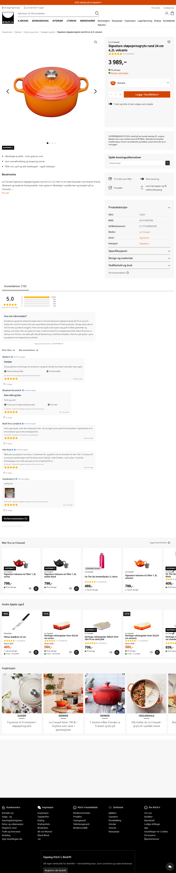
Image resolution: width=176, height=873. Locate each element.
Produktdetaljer (117, 207)
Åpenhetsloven (151, 839)
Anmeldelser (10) (15, 286)
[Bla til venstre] (7, 91)
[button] (169, 42)
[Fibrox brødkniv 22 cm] (21, 621)
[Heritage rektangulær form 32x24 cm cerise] (61, 621)
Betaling (6, 835)
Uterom (112, 827)
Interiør (112, 824)
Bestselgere (104, 20)
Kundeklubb (169, 20)
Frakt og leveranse (11, 831)
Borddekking (115, 820)
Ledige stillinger (152, 824)
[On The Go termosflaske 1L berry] (102, 559)
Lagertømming (145, 20)
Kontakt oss (8, 812)
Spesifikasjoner (117, 251)
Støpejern (144, 243)
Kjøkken (17, 32)
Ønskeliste (43, 827)
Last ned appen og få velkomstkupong (156, 187)
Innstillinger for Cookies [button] (156, 831)
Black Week (43, 835)
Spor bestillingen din (12, 839)
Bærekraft (149, 820)
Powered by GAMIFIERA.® (12, 526)
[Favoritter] (30, 588)
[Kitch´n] (8, 18)
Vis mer (5, 192)
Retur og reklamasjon (12, 824)
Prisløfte (118, 187)
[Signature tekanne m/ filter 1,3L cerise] (21, 559)
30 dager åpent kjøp (12, 7)
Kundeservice (169, 8)
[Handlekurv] (172, 13)
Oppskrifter (43, 816)
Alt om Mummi (45, 831)
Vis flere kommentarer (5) (15, 518)
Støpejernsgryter (48, 32)
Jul (39, 839)
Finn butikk (155, 8)
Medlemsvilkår (80, 827)
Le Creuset (113, 42)
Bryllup (157, 20)
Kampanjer (117, 20)
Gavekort (113, 816)
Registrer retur (9, 827)
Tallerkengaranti (81, 824)
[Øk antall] (120, 94)
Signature (144, 237)
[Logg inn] (167, 13)
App (146, 827)
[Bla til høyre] (95, 91)
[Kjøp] (36, 588)
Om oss (148, 812)
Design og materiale (120, 258)
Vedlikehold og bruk (120, 265)
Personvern (150, 835)
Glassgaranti (79, 820)
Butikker (148, 816)
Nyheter (102, 24)
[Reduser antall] (111, 94)
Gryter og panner (31, 32)
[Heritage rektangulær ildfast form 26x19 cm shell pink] (102, 621)
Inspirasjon (130, 20)
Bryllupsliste (44, 824)
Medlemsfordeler (81, 812)
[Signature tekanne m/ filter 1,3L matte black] (61, 559)
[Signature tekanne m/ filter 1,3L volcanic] (142, 559)
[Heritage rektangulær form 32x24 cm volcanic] (142, 621)
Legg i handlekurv (147, 94)
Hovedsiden (7, 32)
